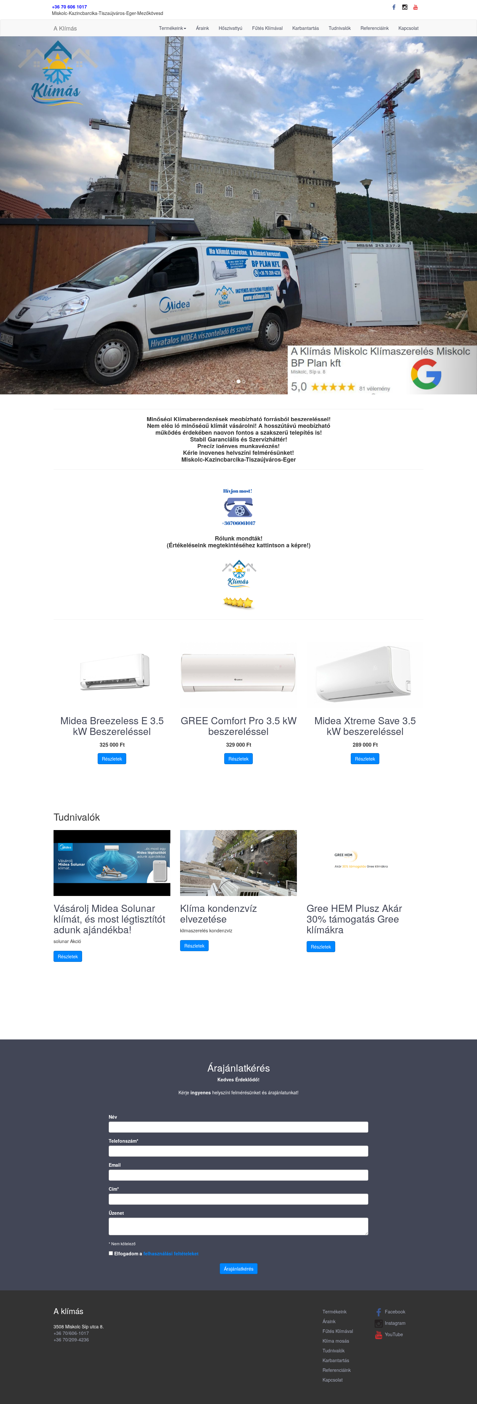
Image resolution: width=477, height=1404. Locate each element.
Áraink (202, 28)
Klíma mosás (336, 1340)
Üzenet (116, 1213)
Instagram (395, 1323)
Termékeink (171, 28)
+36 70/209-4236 (71, 1339)
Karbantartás (305, 28)
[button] (36, 215)
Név (113, 1116)
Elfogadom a (156, 1253)
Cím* (114, 1189)
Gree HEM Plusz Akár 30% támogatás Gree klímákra (354, 918)
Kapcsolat (408, 28)
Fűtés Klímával (267, 28)
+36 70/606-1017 (71, 1333)
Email (115, 1165)
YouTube (394, 1334)
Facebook (395, 1311)
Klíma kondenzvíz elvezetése (218, 913)
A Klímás (65, 28)
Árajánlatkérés (238, 1268)
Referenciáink (375, 28)
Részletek (112, 758)
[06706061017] (238, 507)
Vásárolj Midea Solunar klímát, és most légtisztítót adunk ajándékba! (109, 918)
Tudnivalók (340, 28)
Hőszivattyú (230, 28)
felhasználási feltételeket (171, 1253)
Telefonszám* (123, 1140)
